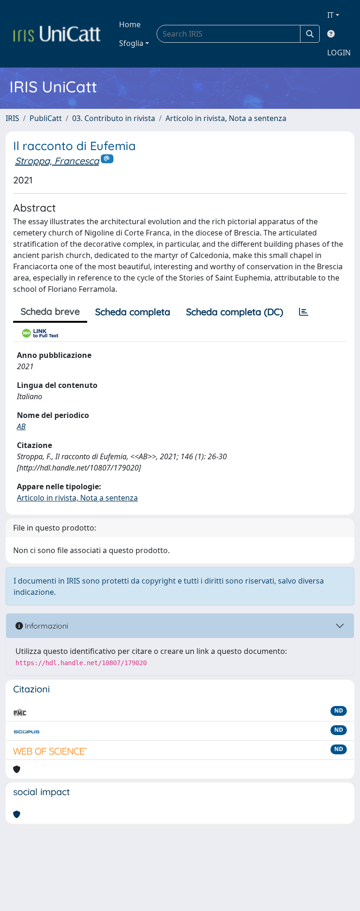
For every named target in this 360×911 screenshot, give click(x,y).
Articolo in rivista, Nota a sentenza (225, 118)
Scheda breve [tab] (50, 311)
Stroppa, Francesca (57, 161)
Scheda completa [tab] (132, 312)
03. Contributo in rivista (113, 118)
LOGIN (339, 52)
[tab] (303, 312)
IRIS (12, 118)
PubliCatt (46, 118)
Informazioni (45, 625)
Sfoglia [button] (131, 43)
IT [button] (330, 15)
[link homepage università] (57, 34)
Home (130, 24)
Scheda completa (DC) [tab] (234, 312)
